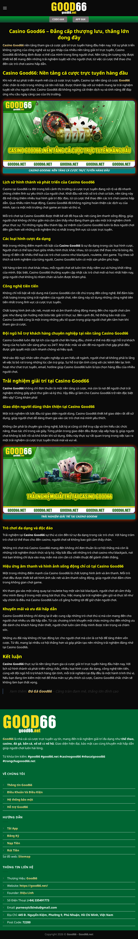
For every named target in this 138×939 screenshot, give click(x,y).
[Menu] (5, 8)
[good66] (69, 8)
